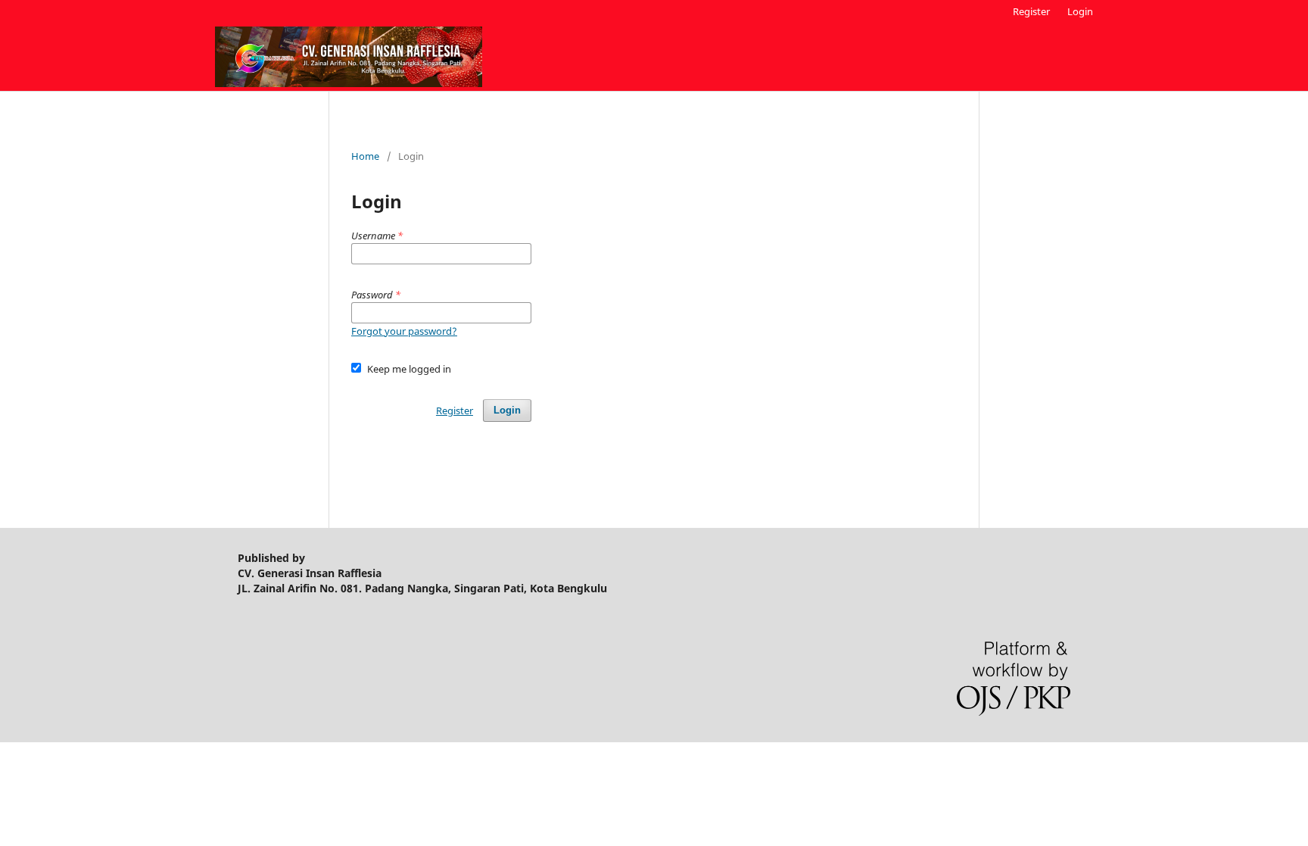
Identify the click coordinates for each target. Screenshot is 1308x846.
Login (1080, 11)
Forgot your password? (404, 331)
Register (1031, 11)
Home (365, 156)
